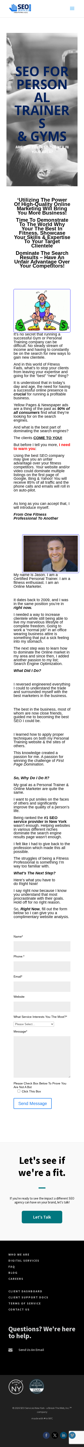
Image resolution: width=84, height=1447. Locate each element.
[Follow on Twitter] (54, 1435)
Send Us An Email (31, 1349)
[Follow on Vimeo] (72, 1435)
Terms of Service (24, 1303)
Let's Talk (42, 1217)
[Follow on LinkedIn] (63, 1435)
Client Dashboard (25, 1291)
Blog (13, 1273)
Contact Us (19, 1309)
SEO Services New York (32, 1408)
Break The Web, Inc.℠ (60, 1408)
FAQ (11, 1267)
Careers (15, 1279)
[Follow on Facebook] (46, 1435)
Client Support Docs (28, 1297)
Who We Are (19, 1254)
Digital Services (23, 1260)
